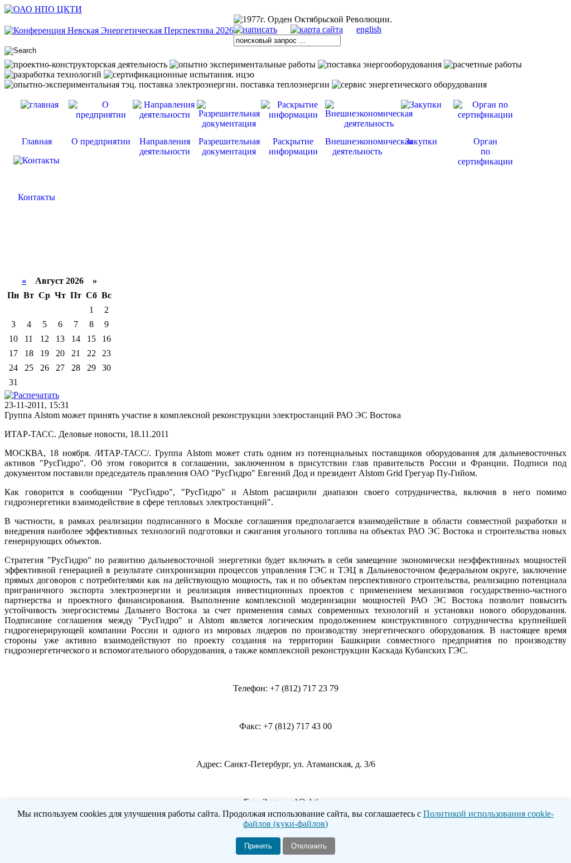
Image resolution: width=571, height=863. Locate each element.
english (368, 29)
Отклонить (309, 846)
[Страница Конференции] (119, 30)
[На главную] (43, 9)
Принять (258, 846)
